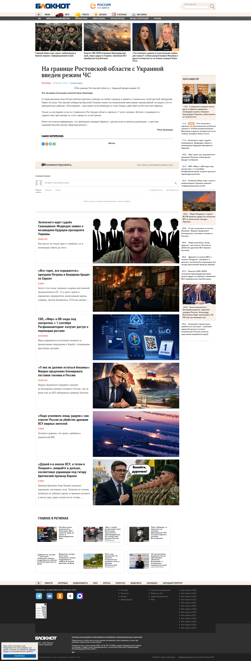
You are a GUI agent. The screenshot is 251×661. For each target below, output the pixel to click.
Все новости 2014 (188, 625)
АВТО (67, 14)
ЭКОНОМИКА (43, 336)
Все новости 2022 (188, 599)
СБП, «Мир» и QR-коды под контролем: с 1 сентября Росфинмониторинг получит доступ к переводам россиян (198, 170)
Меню (47, 14)
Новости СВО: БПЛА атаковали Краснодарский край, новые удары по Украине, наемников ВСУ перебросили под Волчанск (198, 275)
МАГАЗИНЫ (142, 14)
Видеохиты (136, 583)
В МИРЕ (41, 283)
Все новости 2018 (188, 612)
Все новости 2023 (188, 596)
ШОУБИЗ (103, 14)
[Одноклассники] (46, 144)
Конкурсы (120, 583)
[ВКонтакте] (43, 144)
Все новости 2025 (188, 590)
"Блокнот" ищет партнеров (163, 657)
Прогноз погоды (117, 18)
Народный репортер (172, 583)
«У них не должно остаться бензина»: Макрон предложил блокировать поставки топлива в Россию (197, 232)
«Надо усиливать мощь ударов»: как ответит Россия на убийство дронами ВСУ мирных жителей (196, 246)
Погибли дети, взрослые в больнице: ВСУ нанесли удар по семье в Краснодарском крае (66, 532)
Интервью (63, 583)
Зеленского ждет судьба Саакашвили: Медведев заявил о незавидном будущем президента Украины (196, 144)
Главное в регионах (53, 518)
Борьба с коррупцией (139, 18)
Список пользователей (160, 590)
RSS (153, 599)
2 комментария (75, 83)
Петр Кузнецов (165, 130)
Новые (38, 190)
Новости (49, 583)
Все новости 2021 (188, 603)
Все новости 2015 (188, 621)
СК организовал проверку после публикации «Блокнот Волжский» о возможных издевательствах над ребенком (159, 560)
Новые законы (99, 18)
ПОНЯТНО (20, 656)
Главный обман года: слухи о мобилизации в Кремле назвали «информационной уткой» (198, 183)
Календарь (152, 583)
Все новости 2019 (188, 609)
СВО (39, 18)
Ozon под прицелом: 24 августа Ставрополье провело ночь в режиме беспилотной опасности (112, 560)
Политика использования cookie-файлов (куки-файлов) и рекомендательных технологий (107, 637)
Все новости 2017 (188, 615)
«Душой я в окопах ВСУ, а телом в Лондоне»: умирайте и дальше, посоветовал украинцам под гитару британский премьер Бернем (198, 261)
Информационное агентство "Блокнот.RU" (196, 657)
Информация (126, 599)
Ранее (58, 190)
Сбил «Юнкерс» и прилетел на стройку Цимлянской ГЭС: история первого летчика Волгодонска (159, 532)
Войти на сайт (157, 593)
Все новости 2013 (188, 628)
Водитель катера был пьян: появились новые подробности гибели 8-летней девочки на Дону (67, 558)
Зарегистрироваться (159, 596)
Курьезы (157, 18)
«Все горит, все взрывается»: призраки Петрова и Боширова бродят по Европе (198, 157)
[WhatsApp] (54, 144)
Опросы (106, 583)
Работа (85, 14)
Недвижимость (80, 583)
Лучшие (48, 190)
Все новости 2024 (188, 593)
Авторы (124, 596)
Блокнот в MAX (81, 18)
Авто (95, 583)
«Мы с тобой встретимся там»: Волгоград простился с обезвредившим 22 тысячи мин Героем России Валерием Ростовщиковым (113, 534)
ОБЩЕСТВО (42, 239)
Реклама (124, 590)
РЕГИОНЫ (46, 83)
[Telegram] (50, 144)
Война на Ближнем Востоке (58, 18)
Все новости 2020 (188, 606)
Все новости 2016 (188, 618)
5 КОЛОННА (122, 14)
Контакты (125, 593)
